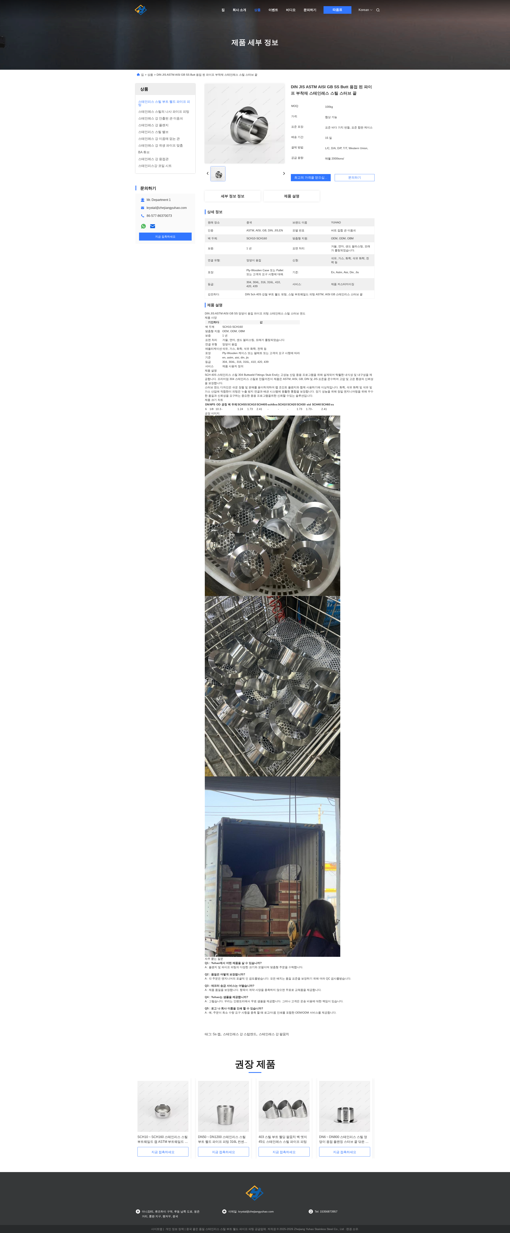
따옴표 (337, 9)
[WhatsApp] (143, 226)
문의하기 (310, 10)
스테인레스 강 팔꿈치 (274, 1034)
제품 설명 (291, 196)
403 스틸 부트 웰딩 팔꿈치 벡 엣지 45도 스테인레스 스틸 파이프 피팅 (283, 1139)
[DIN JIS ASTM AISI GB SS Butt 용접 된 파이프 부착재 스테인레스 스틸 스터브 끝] (244, 123)
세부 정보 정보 (232, 196)
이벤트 (273, 10)
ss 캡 (217, 1034)
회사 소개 (239, 10)
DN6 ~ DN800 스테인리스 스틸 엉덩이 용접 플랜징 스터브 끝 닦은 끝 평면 (344, 1139)
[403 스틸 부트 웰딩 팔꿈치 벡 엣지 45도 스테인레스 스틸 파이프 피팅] (284, 1106)
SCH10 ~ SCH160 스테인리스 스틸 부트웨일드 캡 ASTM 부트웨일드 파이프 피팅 (162, 1139)
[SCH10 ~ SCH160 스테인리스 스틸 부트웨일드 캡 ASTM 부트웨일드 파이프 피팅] (162, 1106)
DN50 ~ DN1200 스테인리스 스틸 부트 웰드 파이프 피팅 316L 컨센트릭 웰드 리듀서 (222, 1139)
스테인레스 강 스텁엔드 (239, 1034)
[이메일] (152, 226)
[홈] (141, 10)
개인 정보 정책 (175, 1229)
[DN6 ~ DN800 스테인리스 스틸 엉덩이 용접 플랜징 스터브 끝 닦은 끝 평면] (344, 1106)
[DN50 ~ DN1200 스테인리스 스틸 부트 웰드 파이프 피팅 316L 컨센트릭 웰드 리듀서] (223, 1106)
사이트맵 (156, 1229)
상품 (257, 10)
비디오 (291, 10)
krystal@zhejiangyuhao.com (167, 207)
